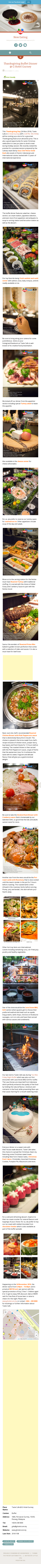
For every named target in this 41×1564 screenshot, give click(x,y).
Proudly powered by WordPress (16, 1553)
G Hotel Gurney (13, 134)
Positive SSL (20, 1560)
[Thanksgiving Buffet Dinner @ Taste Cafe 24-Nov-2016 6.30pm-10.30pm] (20, 104)
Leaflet (19, 1338)
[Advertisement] (18, 667)
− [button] (36, 1335)
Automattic (16, 1556)
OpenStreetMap (29, 1338)
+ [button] (36, 1332)
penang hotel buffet (25, 1541)
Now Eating (20, 37)
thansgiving (8, 1544)
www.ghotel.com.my (9, 1301)
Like (28, 2)
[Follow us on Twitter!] (20, 45)
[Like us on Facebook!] (16, 45)
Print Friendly (10, 77)
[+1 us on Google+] (25, 45)
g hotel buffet (9, 1541)
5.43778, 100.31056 (31, 134)
